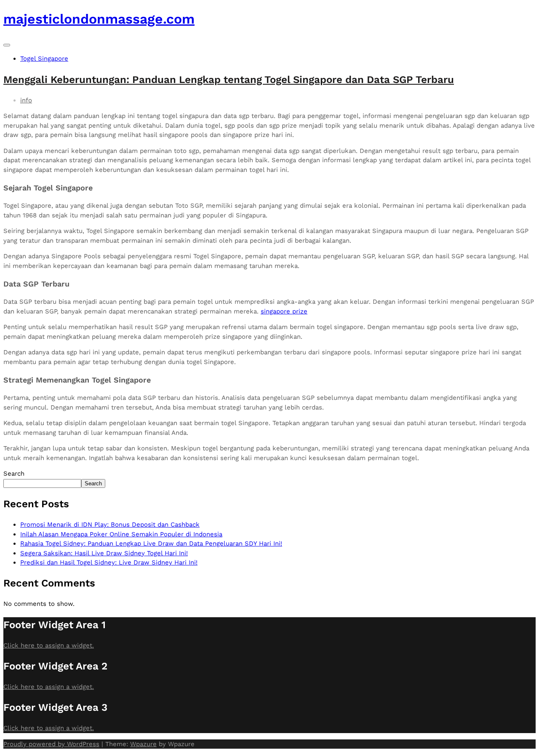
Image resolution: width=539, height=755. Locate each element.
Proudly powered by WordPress (51, 744)
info (26, 100)
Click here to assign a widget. (48, 645)
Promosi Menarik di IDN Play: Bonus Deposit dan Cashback (110, 524)
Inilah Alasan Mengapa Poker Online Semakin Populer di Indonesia (121, 534)
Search (13, 473)
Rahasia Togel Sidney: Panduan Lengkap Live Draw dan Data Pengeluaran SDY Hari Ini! (151, 543)
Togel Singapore (44, 58)
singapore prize (284, 311)
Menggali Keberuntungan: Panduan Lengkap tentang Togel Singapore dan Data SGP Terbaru (228, 80)
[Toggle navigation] (6, 45)
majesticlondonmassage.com (99, 19)
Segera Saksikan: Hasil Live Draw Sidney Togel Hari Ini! (104, 553)
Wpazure (143, 744)
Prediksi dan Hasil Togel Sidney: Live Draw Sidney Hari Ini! (108, 562)
